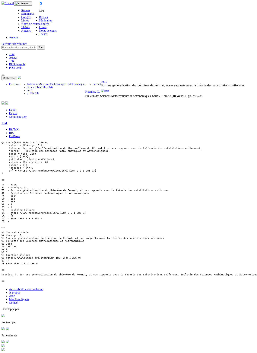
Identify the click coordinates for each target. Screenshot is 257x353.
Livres (25, 20)
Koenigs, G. (92, 91)
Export (13, 113)
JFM (4, 123)
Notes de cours (30, 23)
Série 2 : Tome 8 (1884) (40, 87)
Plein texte (15, 67)
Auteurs (26, 30)
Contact (13, 302)
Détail (12, 109)
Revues (25, 10)
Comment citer (18, 116)
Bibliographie (17, 64)
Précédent (14, 84)
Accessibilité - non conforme (26, 289)
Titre (11, 61)
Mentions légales (19, 299)
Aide (12, 295)
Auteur (13, 57)
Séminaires (27, 13)
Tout (41, 47)
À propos (14, 292)
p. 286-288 (33, 93)
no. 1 (29, 90)
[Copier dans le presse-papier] (3, 180)
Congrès (26, 17)
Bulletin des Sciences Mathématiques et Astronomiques (56, 84)
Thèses (25, 27)
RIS (11, 132)
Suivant (97, 84)
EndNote (14, 136)
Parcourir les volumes (14, 43)
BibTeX (14, 129)
